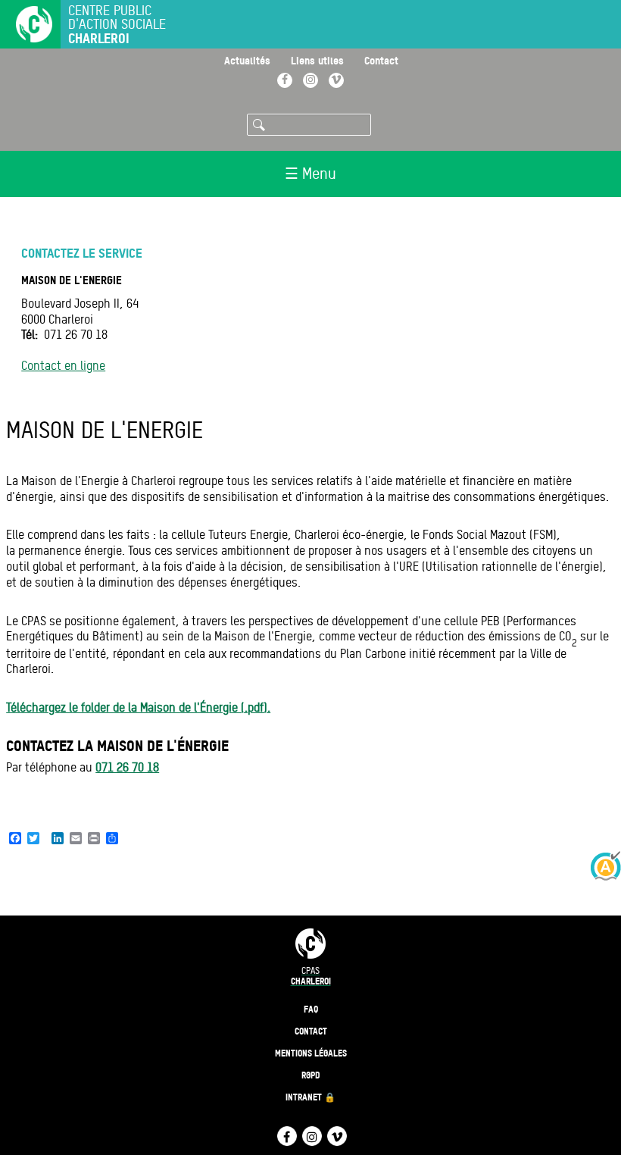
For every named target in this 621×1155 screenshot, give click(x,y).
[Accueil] (26, 26)
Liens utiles (317, 60)
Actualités (247, 60)
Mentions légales (311, 1053)
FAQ (311, 1009)
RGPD (310, 1075)
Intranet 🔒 (310, 1097)
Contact (381, 60)
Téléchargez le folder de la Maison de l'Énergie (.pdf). (138, 707)
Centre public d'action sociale (117, 24)
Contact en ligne (63, 365)
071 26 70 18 (127, 767)
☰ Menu (310, 173)
